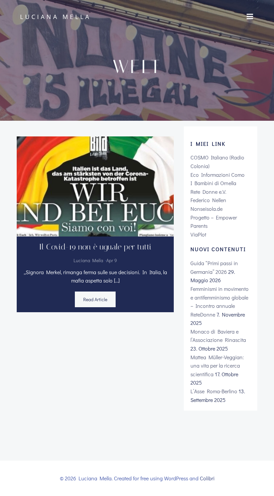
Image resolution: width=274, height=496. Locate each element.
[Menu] (250, 16)
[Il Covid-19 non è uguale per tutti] (95, 185)
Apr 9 (111, 260)
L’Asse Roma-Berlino (213, 391)
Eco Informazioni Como (217, 174)
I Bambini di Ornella (213, 182)
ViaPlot (198, 234)
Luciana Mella (88, 260)
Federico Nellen (208, 199)
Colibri (207, 478)
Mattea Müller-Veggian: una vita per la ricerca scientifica (217, 366)
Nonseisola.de (206, 208)
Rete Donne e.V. (208, 191)
